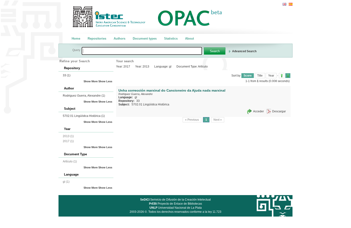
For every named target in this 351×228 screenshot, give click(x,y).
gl (136, 97)
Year (271, 75)
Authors (119, 38)
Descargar (279, 111)
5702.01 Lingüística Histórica (84, 116)
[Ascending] (281, 75)
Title (260, 75)
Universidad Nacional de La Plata (175, 207)
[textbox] (142, 51)
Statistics (171, 38)
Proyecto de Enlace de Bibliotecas (175, 203)
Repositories (97, 38)
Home (76, 38)
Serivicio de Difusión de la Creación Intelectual (175, 199)
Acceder (258, 111)
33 (66, 75)
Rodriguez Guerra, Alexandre (84, 95)
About (189, 38)
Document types (145, 38)
